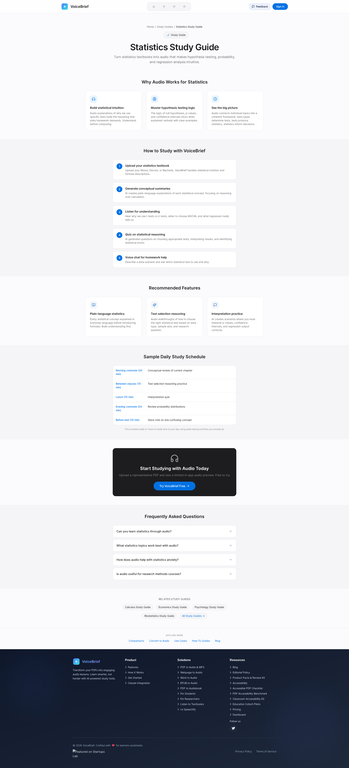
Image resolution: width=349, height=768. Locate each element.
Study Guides (165, 26)
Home (150, 26)
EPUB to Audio (188, 682)
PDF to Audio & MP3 (192, 667)
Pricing (237, 709)
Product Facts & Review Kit (249, 677)
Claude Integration (139, 682)
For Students (187, 693)
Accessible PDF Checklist (248, 688)
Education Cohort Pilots (246, 704)
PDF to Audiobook (191, 688)
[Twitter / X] (233, 728)
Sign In (280, 6)
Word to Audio (188, 677)
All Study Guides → (193, 615)
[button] (153, 6)
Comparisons (136, 640)
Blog (217, 640)
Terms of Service (266, 751)
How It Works (136, 672)
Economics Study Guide (173, 607)
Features (133, 667)
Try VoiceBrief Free (172, 486)
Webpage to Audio (191, 672)
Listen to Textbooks (192, 704)
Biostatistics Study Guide (159, 615)
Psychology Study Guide (209, 607)
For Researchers (189, 698)
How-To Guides (201, 640)
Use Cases (180, 640)
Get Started (135, 677)
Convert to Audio (159, 640)
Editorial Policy (241, 672)
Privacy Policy (243, 751)
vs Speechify (188, 709)
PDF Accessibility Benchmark (250, 693)
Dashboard (239, 714)
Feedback (262, 6)
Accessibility (240, 682)
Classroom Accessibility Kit (248, 698)
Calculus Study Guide (138, 607)
